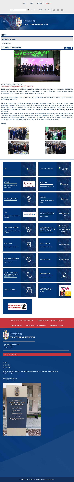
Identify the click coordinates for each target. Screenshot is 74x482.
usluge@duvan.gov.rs (8, 373)
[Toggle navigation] (3, 21)
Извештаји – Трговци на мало (36, 325)
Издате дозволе (16, 325)
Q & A (24, 3)
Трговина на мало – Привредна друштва (50, 320)
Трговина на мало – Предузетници (21, 320)
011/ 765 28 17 (6, 364)
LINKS (31, 3)
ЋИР (40, 10)
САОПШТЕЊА (6, 43)
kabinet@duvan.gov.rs (9, 380)
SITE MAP (39, 3)
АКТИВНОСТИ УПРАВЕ (9, 39)
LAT (45, 10)
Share (67, 48)
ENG (49, 10)
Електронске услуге (56, 325)
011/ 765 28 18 (6, 366)
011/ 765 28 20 (6, 367)
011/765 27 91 (11, 346)
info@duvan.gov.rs (9, 348)
